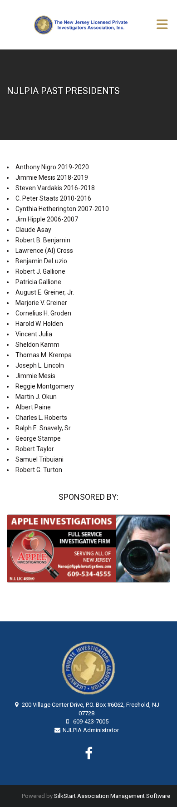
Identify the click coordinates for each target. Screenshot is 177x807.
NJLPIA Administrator (91, 730)
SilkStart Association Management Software (112, 795)
